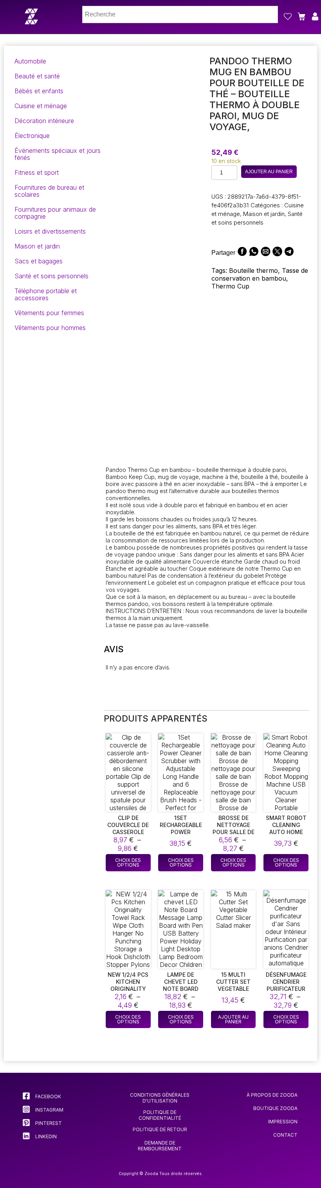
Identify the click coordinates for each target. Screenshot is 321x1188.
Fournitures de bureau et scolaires (49, 191)
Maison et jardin (37, 246)
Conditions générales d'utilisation (159, 1098)
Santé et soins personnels (51, 275)
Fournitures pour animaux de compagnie (55, 213)
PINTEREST (48, 1123)
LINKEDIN (45, 1136)
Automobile (30, 61)
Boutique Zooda (275, 1108)
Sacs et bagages (38, 261)
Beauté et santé (37, 76)
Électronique (32, 135)
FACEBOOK (47, 1096)
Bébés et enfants (38, 90)
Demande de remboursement (160, 1146)
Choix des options (128, 862)
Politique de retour (160, 1129)
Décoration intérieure (44, 120)
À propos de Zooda (272, 1095)
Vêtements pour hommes (50, 327)
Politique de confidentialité (160, 1115)
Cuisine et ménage (40, 105)
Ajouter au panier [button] (233, 1019)
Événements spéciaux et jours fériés (57, 154)
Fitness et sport (36, 172)
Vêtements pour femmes (49, 312)
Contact (285, 1135)
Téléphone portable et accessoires (45, 294)
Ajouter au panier (269, 171)
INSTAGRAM (48, 1110)
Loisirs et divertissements (50, 231)
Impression (283, 1122)
